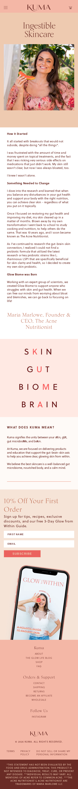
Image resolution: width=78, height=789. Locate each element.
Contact (39, 683)
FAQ (39, 666)
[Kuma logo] (39, 7)
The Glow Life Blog (39, 658)
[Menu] (6, 7)
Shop (39, 662)
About (39, 653)
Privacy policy (25, 752)
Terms (11, 751)
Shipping (39, 687)
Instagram (39, 716)
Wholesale (39, 699)
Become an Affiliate (39, 695)
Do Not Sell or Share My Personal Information (53, 752)
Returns (39, 691)
